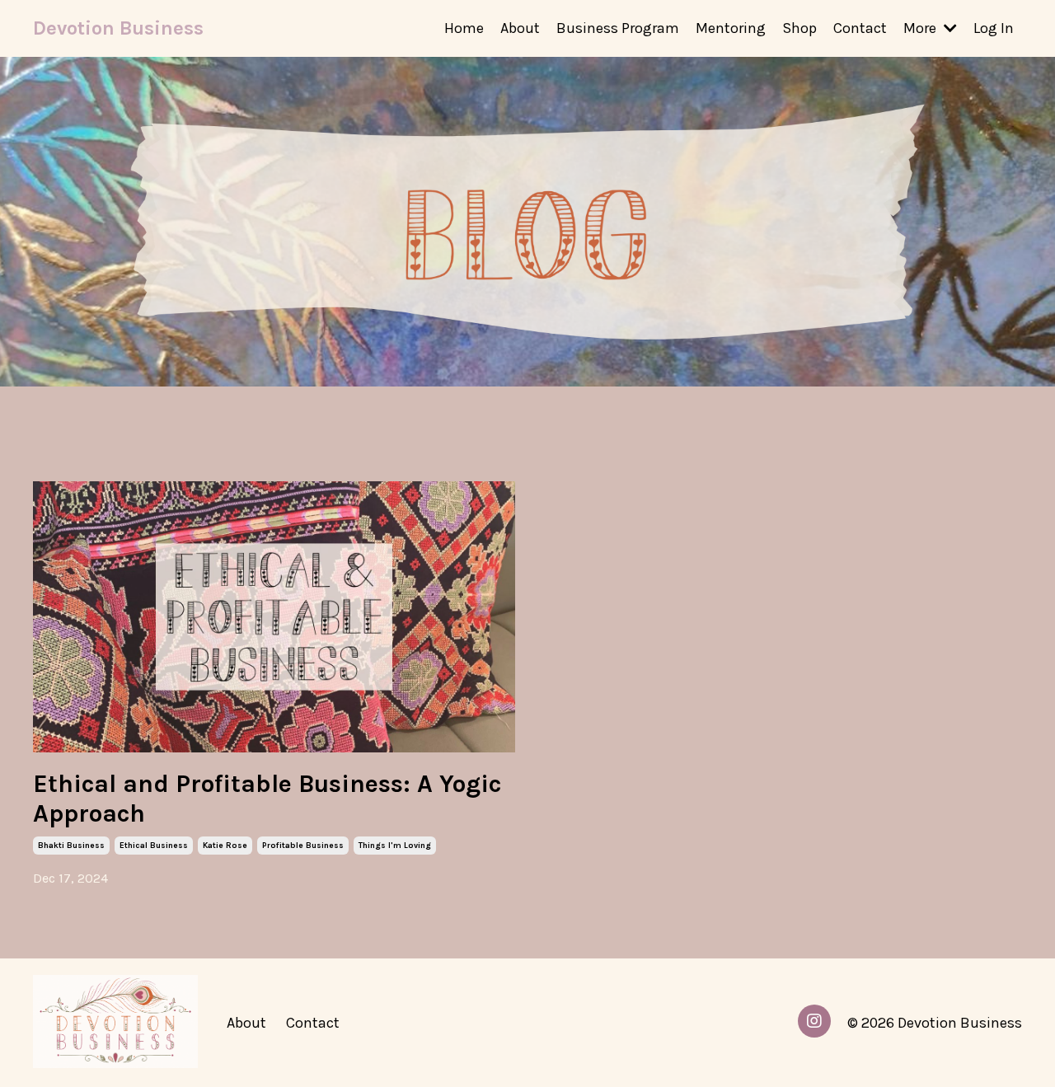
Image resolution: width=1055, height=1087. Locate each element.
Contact (860, 28)
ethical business (154, 845)
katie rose (225, 845)
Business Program (617, 28)
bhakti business (71, 845)
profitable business (303, 845)
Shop (799, 28)
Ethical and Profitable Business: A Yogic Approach (267, 798)
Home (464, 28)
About (520, 28)
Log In (993, 28)
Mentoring (731, 28)
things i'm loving (395, 845)
